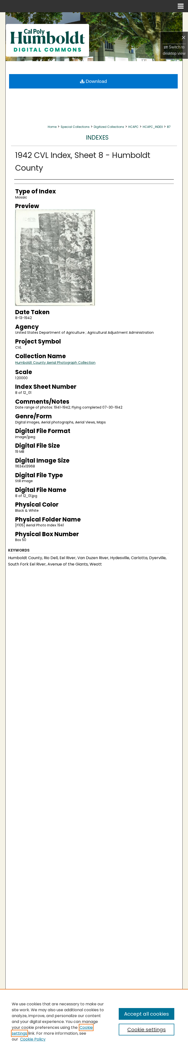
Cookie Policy (33, 1039)
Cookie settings (146, 1029)
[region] (94, 1021)
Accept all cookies (146, 1013)
